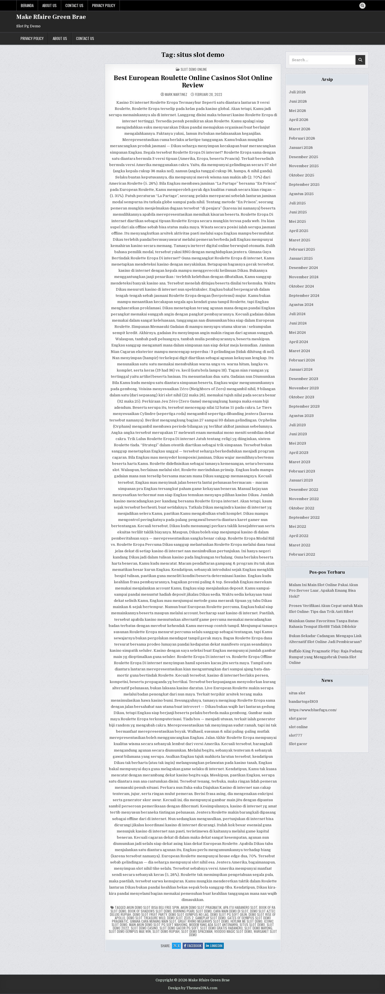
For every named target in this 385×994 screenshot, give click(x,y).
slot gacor (298, 718)
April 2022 (298, 536)
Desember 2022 (303, 489)
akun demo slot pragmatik (201, 907)
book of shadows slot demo (149, 911)
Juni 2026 (298, 101)
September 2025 (304, 184)
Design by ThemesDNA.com (192, 988)
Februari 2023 (302, 471)
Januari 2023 (301, 480)
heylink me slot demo (246, 921)
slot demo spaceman (197, 931)
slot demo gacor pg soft (179, 927)
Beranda (27, 5)
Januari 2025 (301, 258)
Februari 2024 (302, 360)
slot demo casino (144, 927)
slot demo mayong (258, 927)
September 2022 (304, 517)
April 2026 (298, 120)
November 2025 (304, 166)
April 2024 (298, 342)
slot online (298, 727)
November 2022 (304, 499)
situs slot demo (252, 924)
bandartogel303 (303, 701)
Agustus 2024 (301, 304)
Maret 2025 (299, 240)
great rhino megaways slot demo (203, 921)
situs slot (297, 693)
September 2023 (304, 406)
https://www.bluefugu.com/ (313, 710)
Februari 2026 (302, 138)
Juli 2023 (297, 425)
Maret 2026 (299, 129)
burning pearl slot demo (192, 911)
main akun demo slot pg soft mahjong (158, 924)
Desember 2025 (303, 157)
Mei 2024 (297, 332)
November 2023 (304, 388)
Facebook (195, 946)
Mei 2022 (297, 526)
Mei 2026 (297, 111)
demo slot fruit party (150, 914)
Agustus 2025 (301, 194)
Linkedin (217, 946)
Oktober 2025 (301, 175)
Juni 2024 (298, 323)
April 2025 (298, 231)
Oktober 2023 (301, 397)
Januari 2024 (301, 369)
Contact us (74, 5)
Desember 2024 (303, 268)
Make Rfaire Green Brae (51, 17)
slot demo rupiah (166, 931)
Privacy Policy (103, 5)
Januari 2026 (301, 147)
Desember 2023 (303, 379)
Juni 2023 (298, 434)
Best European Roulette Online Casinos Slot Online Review (193, 82)
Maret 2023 (299, 462)
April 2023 (298, 452)
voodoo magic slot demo (233, 931)
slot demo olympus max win (130, 931)
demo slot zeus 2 (180, 917)
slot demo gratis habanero (221, 927)
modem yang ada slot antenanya (213, 924)
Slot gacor (298, 744)
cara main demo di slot (230, 911)
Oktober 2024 (301, 286)
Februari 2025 (302, 249)
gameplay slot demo (210, 917)
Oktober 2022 (301, 508)
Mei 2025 (297, 221)
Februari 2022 (302, 554)
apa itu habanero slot (240, 907)
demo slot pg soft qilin (228, 914)
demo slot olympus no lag (189, 914)
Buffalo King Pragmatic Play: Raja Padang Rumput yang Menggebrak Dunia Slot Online (325, 657)
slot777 (295, 735)
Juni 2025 (298, 212)
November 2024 (303, 277)
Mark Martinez (176, 94)
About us (49, 5)
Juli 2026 (297, 92)
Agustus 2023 (301, 416)
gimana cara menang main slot (153, 921)
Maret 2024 (299, 351)
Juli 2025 (297, 203)
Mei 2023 (297, 443)
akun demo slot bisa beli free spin (153, 907)
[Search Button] (362, 6)
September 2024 (304, 295)
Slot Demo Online (194, 69)
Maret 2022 (299, 545)
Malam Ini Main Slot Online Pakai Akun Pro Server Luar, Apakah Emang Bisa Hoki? (323, 591)
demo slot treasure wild (146, 917)
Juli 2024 (297, 314)
